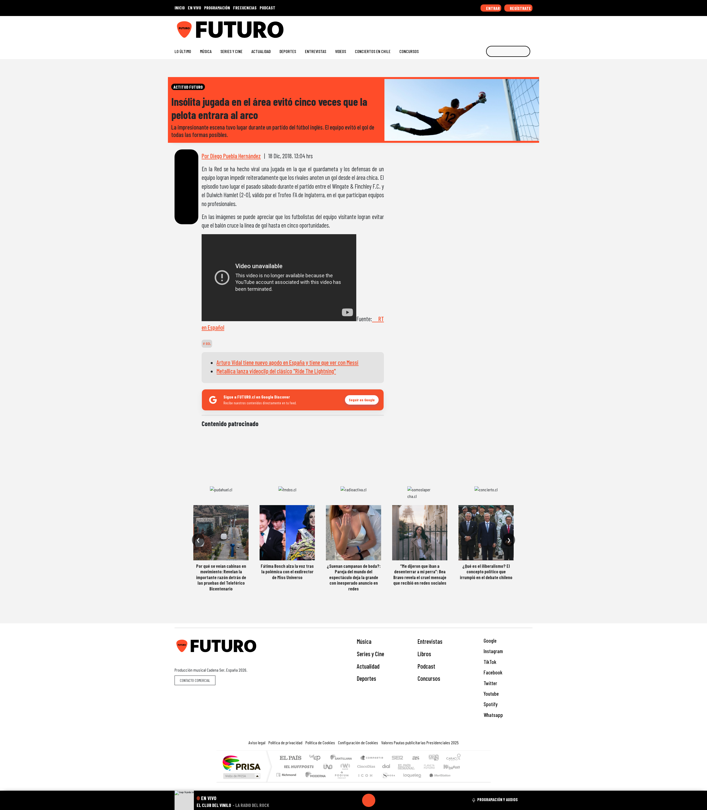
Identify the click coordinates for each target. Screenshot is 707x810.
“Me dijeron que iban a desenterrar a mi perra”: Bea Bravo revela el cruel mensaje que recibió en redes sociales (419, 574)
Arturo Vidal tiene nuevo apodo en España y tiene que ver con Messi (287, 362)
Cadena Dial (434, 766)
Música (206, 51)
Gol (208, 343)
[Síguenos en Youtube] (512, 27)
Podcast (426, 666)
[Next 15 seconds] (382, 800)
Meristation (436, 781)
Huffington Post (298, 766)
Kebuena (454, 766)
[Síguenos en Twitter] (503, 27)
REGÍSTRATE (520, 8)
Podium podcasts (287, 773)
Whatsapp (492, 715)
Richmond (287, 781)
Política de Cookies (320, 742)
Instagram (492, 651)
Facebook (492, 672)
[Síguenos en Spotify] (521, 27)
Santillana (343, 758)
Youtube (490, 693)
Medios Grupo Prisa (241, 776)
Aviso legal (257, 742)
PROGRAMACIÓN (217, 7)
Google (489, 640)
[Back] (342, 800)
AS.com (415, 758)
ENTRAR (492, 8)
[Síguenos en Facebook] (494, 27)
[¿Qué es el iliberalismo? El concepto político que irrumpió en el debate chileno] (486, 532)
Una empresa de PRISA (241, 763)
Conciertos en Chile (373, 51)
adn (433, 758)
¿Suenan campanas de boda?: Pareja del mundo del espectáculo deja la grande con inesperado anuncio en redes (354, 577)
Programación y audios (497, 799)
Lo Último (183, 51)
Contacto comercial (195, 680)
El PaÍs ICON (364, 781)
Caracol (453, 758)
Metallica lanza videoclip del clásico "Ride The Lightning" (276, 370)
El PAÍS (290, 758)
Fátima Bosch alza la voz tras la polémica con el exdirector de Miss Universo (287, 571)
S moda (386, 781)
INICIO (180, 7)
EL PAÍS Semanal (401, 766)
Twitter (489, 683)
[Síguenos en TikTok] (485, 27)
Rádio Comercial (462, 781)
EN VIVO (194, 7)
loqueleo (410, 781)
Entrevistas (315, 51)
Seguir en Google (362, 399)
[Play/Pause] (368, 800)
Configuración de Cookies (358, 742)
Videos (340, 51)
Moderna (314, 781)
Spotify (489, 704)
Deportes (287, 51)
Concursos (409, 51)
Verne (417, 766)
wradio (344, 766)
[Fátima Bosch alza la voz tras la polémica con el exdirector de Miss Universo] (287, 532)
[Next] (395, 800)
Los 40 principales (317, 758)
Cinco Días (365, 766)
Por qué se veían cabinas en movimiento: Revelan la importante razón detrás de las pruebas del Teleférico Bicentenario (221, 577)
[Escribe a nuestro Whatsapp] (529, 27)
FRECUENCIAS (245, 7)
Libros (424, 653)
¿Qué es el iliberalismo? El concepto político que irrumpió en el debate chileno (486, 571)
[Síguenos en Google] (468, 27)
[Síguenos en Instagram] (476, 27)
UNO (328, 766)
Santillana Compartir (372, 758)
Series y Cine (231, 51)
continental (386, 766)
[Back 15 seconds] (355, 800)
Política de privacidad (285, 742)
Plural (340, 781)
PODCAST (267, 7)
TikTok (489, 662)
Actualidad (261, 51)
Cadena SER (397, 758)
